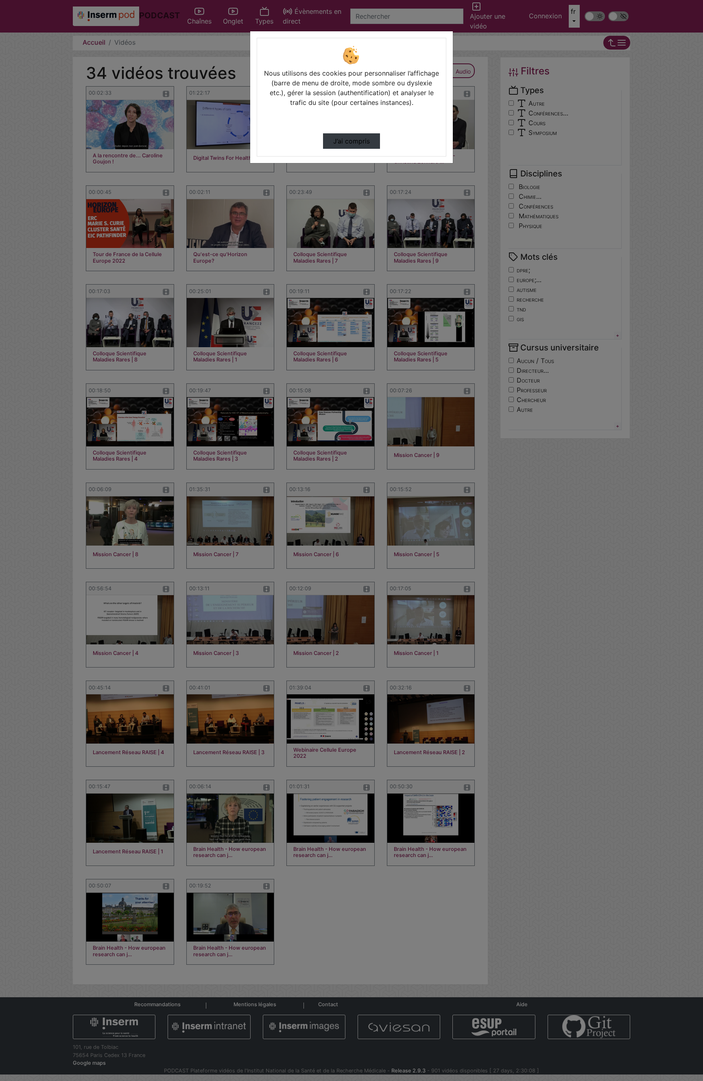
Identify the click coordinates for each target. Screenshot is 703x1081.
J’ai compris (351, 141)
